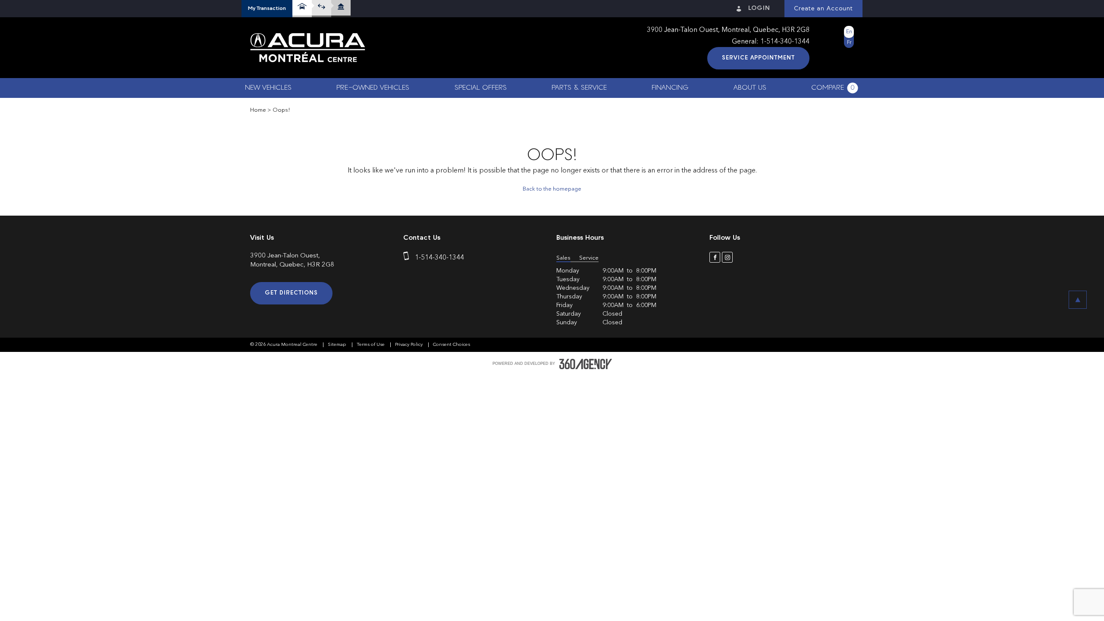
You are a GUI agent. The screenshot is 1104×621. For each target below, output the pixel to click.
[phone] (408, 257)
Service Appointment (758, 58)
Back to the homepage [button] (552, 189)
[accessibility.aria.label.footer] (585, 364)
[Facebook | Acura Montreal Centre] (714, 257)
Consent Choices (451, 344)
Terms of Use (371, 344)
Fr (849, 42)
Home (258, 110)
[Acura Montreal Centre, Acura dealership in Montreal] (308, 48)
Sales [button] (563, 258)
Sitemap (338, 344)
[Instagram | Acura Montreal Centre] (727, 257)
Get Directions (291, 293)
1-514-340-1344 (784, 41)
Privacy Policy (409, 344)
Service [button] (589, 258)
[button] (267, 8)
